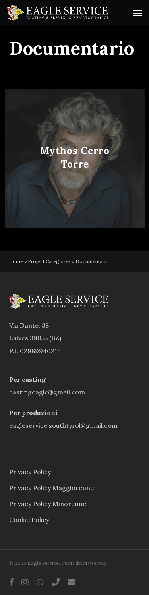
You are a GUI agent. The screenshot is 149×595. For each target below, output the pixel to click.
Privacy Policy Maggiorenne (51, 488)
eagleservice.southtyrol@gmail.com (63, 425)
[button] (137, 13)
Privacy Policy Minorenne (47, 504)
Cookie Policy (29, 520)
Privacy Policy (30, 472)
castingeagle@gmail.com (47, 392)
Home (16, 261)
